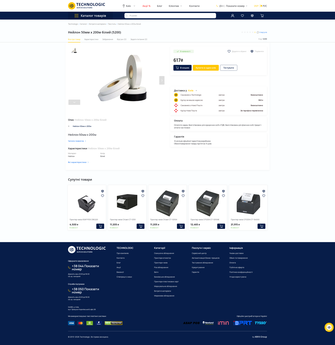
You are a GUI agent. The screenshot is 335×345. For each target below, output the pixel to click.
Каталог (83, 24)
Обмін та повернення (238, 258)
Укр (256, 5)
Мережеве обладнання (164, 295)
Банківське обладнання (164, 277)
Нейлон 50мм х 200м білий (129, 24)
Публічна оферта (236, 267)
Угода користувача (237, 277)
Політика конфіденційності (241, 272)
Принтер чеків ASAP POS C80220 (84, 219)
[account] (233, 16)
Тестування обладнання (202, 262)
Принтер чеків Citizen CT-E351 (123, 219)
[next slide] (74, 102)
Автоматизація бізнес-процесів (205, 258)
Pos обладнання (161, 267)
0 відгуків (263, 32)
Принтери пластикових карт (166, 281)
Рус (265, 5)
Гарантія (195, 272)
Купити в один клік (206, 67)
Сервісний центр (199, 253)
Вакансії (120, 272)
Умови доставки (236, 253)
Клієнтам (174, 5)
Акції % (146, 5)
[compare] (252, 16)
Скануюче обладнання (164, 253)
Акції (119, 267)
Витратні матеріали (97, 24)
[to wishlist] (102, 195)
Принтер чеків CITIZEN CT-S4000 (245, 219)
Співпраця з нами (124, 277)
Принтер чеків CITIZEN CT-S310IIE (205, 219)
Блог (159, 5)
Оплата (232, 262)
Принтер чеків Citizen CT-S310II (163, 219)
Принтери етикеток (162, 258)
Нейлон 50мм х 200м (82, 126)
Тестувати (228, 67)
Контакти (194, 5)
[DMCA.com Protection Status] (113, 323)
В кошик (184, 67)
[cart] (262, 16)
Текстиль (112, 24)
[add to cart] (100, 226)
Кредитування (198, 267)
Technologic (73, 24)
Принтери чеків (161, 262)
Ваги (156, 272)
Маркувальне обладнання (165, 286)
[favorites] (242, 16)
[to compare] (102, 191)
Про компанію (123, 253)
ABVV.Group (261, 336)
